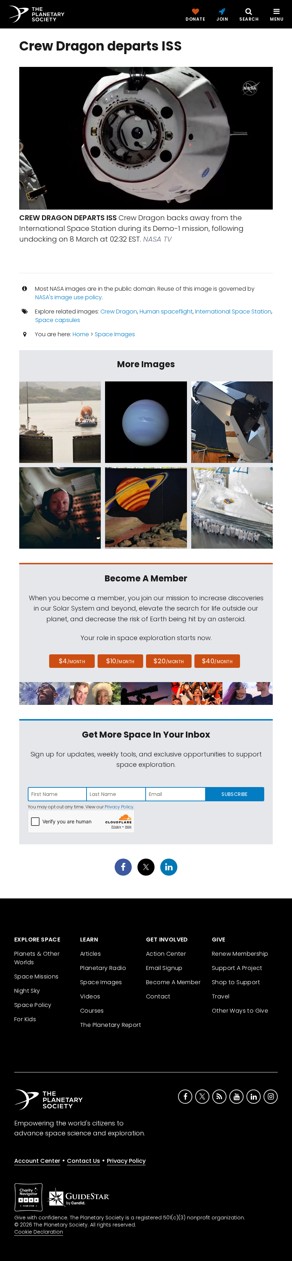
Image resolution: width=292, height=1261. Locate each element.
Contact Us (83, 1161)
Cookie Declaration (38, 1231)
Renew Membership (240, 954)
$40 (217, 660)
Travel (220, 996)
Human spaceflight (166, 311)
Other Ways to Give (240, 1011)
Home (81, 334)
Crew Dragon (118, 311)
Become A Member (173, 982)
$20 (168, 660)
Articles (90, 954)
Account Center (37, 1161)
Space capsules (57, 320)
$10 (120, 660)
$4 (72, 660)
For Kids (25, 1019)
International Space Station (233, 311)
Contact (158, 996)
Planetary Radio (103, 968)
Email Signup (164, 968)
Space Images (115, 334)
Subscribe (234, 794)
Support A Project (237, 968)
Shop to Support (236, 982)
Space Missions (36, 976)
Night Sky (27, 991)
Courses (92, 1011)
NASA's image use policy (68, 297)
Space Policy (33, 1005)
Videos (90, 996)
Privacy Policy (119, 807)
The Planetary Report (110, 1025)
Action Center (166, 954)
